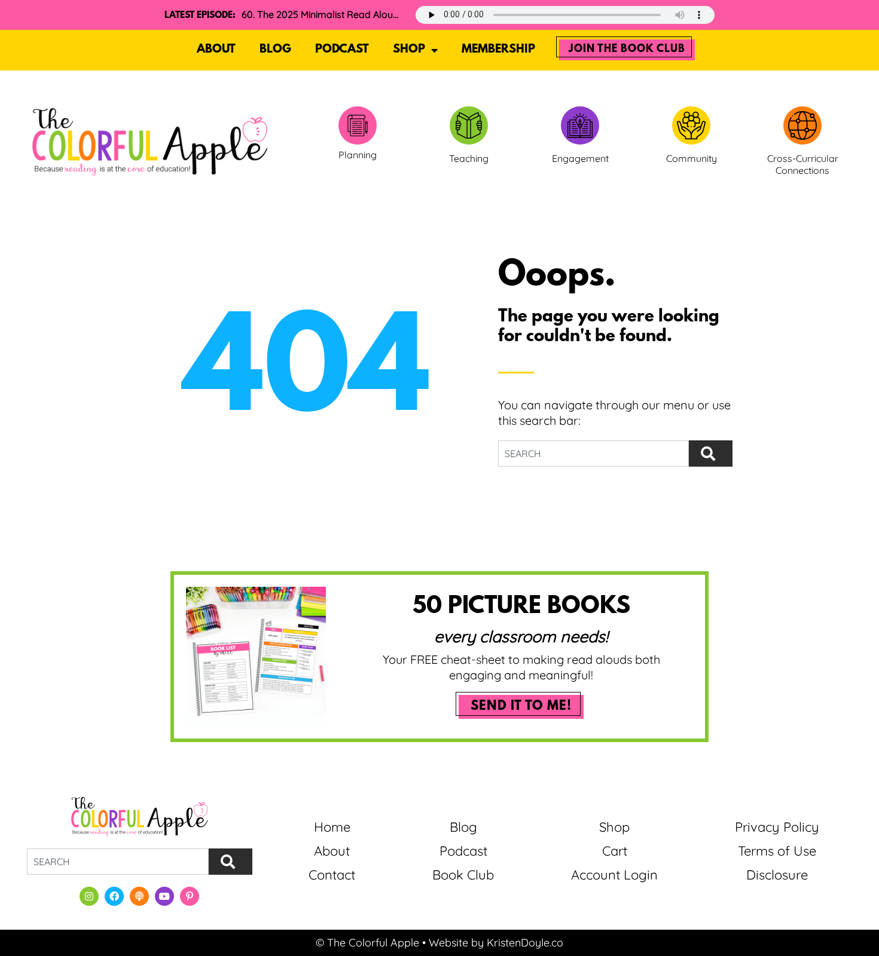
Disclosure (777, 874)
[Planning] (357, 125)
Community (691, 158)
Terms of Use (777, 850)
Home (332, 827)
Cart (614, 850)
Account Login (614, 874)
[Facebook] (114, 896)
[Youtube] (164, 896)
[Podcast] (139, 896)
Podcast (342, 49)
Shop (409, 49)
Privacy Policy (777, 827)
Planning (357, 155)
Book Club (463, 874)
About (216, 49)
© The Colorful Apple (367, 942)
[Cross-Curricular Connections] (802, 125)
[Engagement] (580, 125)
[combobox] (593, 453)
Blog (275, 49)
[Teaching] (469, 125)
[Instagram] (89, 896)
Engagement (580, 158)
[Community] (691, 125)
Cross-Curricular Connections (802, 164)
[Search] (710, 453)
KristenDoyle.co (525, 942)
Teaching (469, 158)
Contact (332, 874)
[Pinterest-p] (189, 896)
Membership (498, 49)
